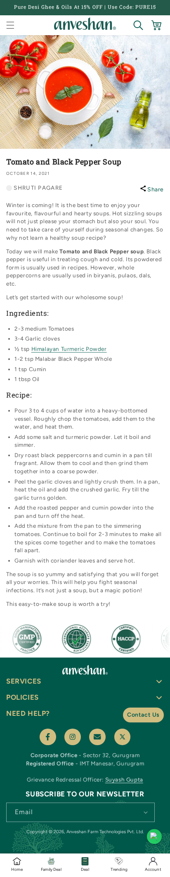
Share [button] (155, 189)
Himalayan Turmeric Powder (69, 349)
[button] (10, 25)
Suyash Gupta (124, 779)
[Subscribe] (146, 812)
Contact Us (143, 714)
